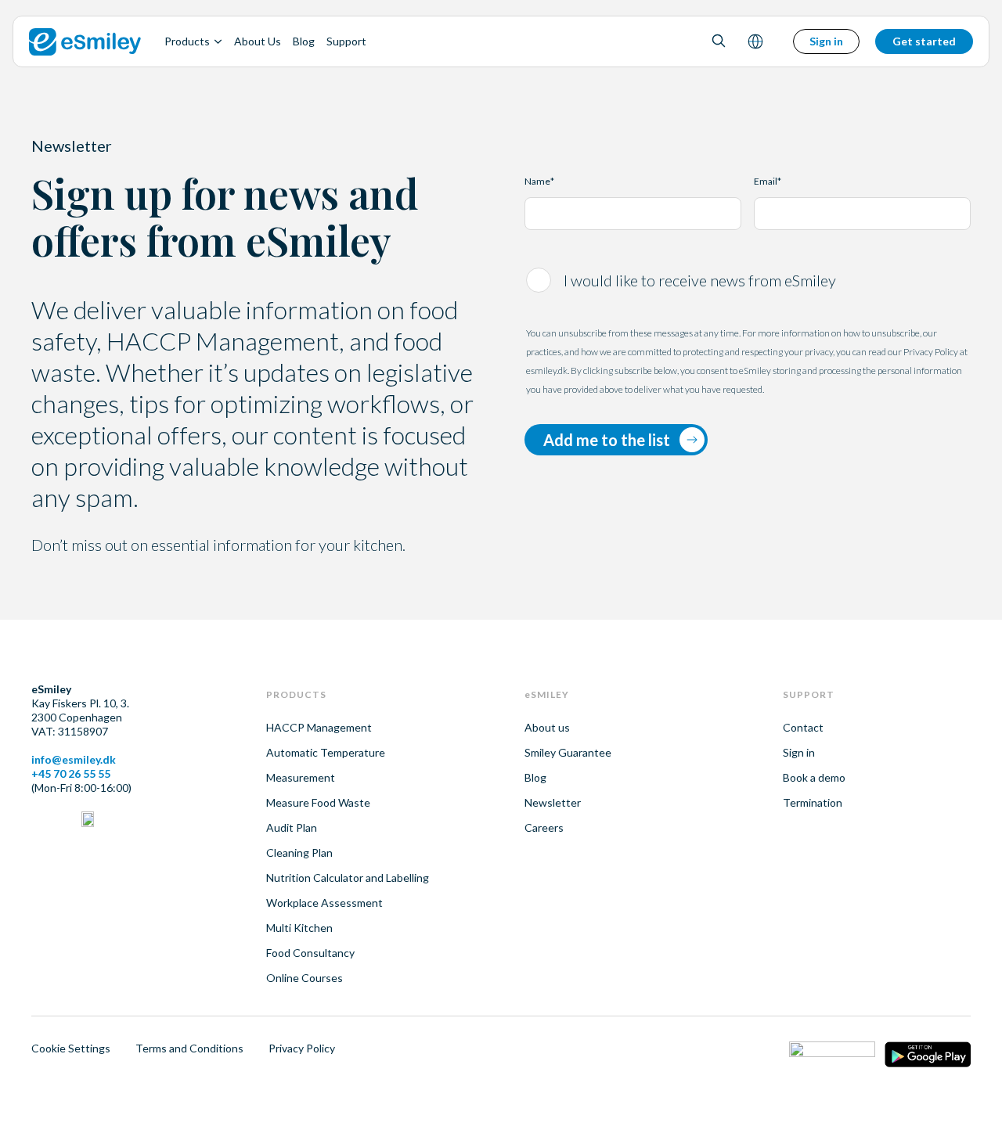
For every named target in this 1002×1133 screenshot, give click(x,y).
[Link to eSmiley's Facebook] (62, 821)
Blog (304, 41)
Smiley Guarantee (567, 752)
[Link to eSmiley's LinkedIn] (37, 821)
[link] (85, 41)
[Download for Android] (928, 1055)
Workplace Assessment (324, 902)
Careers (544, 827)
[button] (718, 42)
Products (187, 41)
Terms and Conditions (189, 1048)
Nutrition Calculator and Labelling (347, 877)
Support (346, 41)
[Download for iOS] (832, 1055)
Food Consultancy (310, 952)
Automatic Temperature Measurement (325, 765)
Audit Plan (291, 827)
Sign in (826, 41)
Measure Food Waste (318, 802)
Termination (812, 802)
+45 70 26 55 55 (70, 773)
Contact (803, 727)
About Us (257, 41)
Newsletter (552, 802)
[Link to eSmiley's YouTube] (87, 820)
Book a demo (814, 777)
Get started (924, 41)
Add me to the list (606, 439)
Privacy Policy (302, 1048)
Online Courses (304, 977)
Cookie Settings (70, 1048)
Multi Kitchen (299, 927)
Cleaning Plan (299, 852)
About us (547, 727)
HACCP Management (319, 727)
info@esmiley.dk (73, 759)
